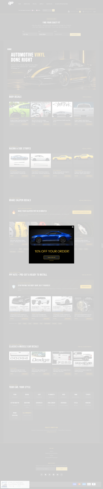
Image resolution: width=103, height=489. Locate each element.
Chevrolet (36, 323)
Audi (20, 323)
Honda (75, 249)
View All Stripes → (87, 148)
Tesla (30, 323)
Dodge (60, 323)
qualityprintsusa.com (51, 431)
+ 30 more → (21, 251)
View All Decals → (88, 96)
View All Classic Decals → (85, 346)
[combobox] (47, 10)
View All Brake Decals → (86, 200)
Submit (61, 468)
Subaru (80, 249)
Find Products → (75, 34)
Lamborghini (47, 323)
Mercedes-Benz (27, 249)
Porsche (54, 323)
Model (55, 31)
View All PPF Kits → (87, 274)
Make (39, 31)
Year (23, 31)
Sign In (94, 11)
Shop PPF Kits (86, 286)
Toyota (85, 249)
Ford (41, 323)
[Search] (49, 10)
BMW (20, 249)
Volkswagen (12, 251)
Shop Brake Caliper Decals (82, 212)
